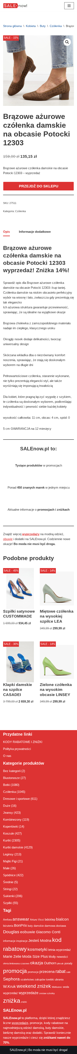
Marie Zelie (12, 956)
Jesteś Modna (39, 941)
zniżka (11, 1000)
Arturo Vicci (37, 919)
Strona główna (12, 26)
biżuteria (8, 925)
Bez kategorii (12, 771)
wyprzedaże (28, 993)
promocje (33, 971)
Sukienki (9, 896)
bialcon (62, 919)
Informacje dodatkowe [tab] (35, 231)
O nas (7, 755)
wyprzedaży (30, 534)
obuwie (8, 539)
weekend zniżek (34, 986)
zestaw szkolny (47, 993)
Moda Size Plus (35, 956)
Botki (6, 785)
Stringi (7, 889)
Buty (43, 26)
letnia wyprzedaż (59, 949)
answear (21, 919)
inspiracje (22, 940)
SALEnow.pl (18, 1050)
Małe (6, 868)
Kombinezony (12, 819)
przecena (47, 972)
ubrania (59, 979)
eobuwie (27, 932)
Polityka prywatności (17, 749)
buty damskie (36, 925)
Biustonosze (11, 778)
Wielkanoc (57, 987)
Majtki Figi (10, 861)
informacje (9, 940)
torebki (50, 979)
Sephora (11, 979)
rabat (60, 971)
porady (68, 963)
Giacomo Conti (48, 932)
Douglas (11, 931)
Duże (6, 805)
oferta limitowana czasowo (16, 963)
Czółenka (56, 26)
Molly (52, 956)
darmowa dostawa (55, 925)
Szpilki (7, 903)
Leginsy (8, 854)
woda (66, 986)
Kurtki (7, 840)
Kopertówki (10, 826)
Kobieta (31, 26)
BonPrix (20, 925)
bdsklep (50, 919)
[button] (67, 42)
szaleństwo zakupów (33, 979)
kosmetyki (37, 949)
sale (68, 972)
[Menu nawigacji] (69, 5)
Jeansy (8, 812)
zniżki (24, 1002)
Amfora (7, 919)
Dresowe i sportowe (16, 798)
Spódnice (9, 875)
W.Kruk (9, 986)
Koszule (8, 833)
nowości (62, 956)
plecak (60, 963)
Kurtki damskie (13, 847)
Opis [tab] (6, 231)
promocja (15, 971)
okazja (36, 962)
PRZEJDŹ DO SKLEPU (38, 186)
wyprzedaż (10, 993)
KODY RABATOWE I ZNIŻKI (22, 742)
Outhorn (50, 963)
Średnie (8, 882)
